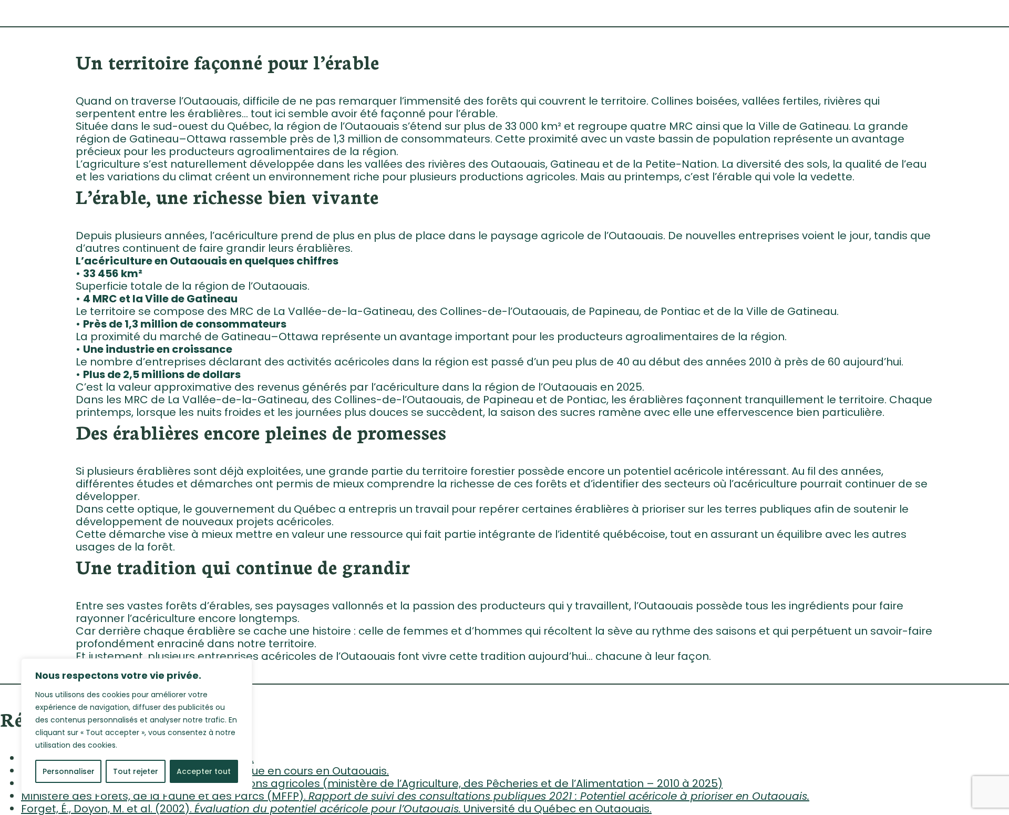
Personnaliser (69, 771)
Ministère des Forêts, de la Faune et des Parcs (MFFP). (415, 796)
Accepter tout (204, 771)
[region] (136, 726)
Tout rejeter (135, 771)
